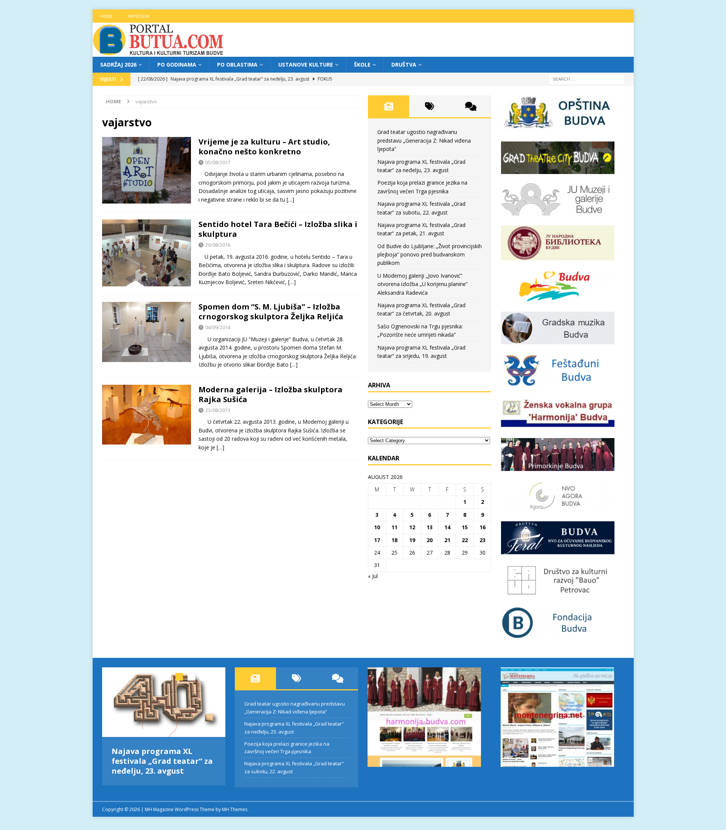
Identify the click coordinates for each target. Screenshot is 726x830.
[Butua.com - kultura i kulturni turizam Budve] (159, 52)
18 (394, 540)
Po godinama (176, 64)
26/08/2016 (217, 244)
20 (430, 540)
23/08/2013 (217, 410)
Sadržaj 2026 (118, 64)
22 (465, 540)
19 (412, 540)
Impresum (138, 16)
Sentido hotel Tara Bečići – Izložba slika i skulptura (278, 229)
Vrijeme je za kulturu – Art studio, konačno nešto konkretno (264, 147)
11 (394, 527)
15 (465, 527)
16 (482, 527)
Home (106, 16)
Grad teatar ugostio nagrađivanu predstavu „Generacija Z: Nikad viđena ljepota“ (424, 140)
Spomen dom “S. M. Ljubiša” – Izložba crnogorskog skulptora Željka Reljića (271, 312)
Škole (362, 64)
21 (447, 540)
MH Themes (234, 805)
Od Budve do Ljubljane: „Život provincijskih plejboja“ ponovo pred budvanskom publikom (429, 254)
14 (447, 527)
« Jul (373, 576)
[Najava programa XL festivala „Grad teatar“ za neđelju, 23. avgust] (164, 702)
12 (412, 527)
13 (430, 527)
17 (377, 540)
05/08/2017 (217, 162)
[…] (290, 199)
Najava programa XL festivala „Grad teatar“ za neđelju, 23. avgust (162, 761)
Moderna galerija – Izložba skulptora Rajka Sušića (271, 394)
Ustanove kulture (305, 64)
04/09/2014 (217, 327)
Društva (403, 64)
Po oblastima (237, 64)
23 (482, 540)
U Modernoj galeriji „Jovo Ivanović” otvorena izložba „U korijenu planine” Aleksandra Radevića (422, 284)
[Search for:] (586, 78)
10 (377, 527)
